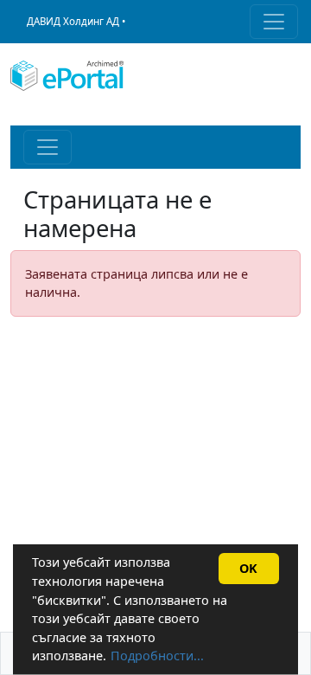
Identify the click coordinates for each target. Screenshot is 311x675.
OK (248, 568)
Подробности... (157, 655)
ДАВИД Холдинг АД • (76, 21)
